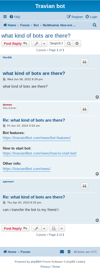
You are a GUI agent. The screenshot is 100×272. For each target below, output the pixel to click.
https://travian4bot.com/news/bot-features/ (37, 138)
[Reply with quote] (84, 62)
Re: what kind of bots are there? (34, 120)
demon (7, 104)
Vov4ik (7, 57)
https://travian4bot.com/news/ (27, 169)
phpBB (35, 261)
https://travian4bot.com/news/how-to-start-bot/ (40, 153)
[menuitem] (14, 17)
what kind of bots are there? (36, 36)
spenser (8, 181)
